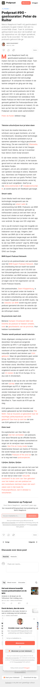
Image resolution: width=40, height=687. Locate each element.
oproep (12, 384)
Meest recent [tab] (11, 582)
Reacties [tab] (6, 557)
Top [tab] (4, 582)
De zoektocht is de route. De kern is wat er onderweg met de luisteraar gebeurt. (14, 612)
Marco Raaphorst (12, 43)
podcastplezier (24, 457)
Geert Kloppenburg (26, 289)
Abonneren (26, 3)
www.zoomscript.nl (12, 186)
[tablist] (10, 557)
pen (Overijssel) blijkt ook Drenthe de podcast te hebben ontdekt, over (18, 324)
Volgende (32, 542)
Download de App (30, 677)
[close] (34, 619)
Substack (8, 683)
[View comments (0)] (9, 50)
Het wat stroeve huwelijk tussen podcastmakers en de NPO (14, 590)
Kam (10, 321)
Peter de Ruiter (8, 116)
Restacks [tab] (14, 557)
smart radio (20, 204)
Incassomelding (20, 672)
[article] (20, 595)
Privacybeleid (18, 662)
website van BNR (11, 303)
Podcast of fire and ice (21, 455)
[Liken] (4, 50)
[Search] (36, 582)
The (35, 411)
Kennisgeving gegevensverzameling (23, 660)
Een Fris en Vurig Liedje (17, 446)
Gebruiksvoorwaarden (12, 658)
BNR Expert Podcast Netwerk (21, 264)
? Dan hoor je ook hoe (18, 419)
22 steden (9, 373)
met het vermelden (16, 435)
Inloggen (35, 3)
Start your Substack (12, 677)
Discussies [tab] (21, 582)
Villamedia (33, 144)
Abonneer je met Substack (21, 651)
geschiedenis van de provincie (20, 327)
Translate (6, 8)
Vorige (7, 542)
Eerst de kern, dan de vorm (13, 608)
